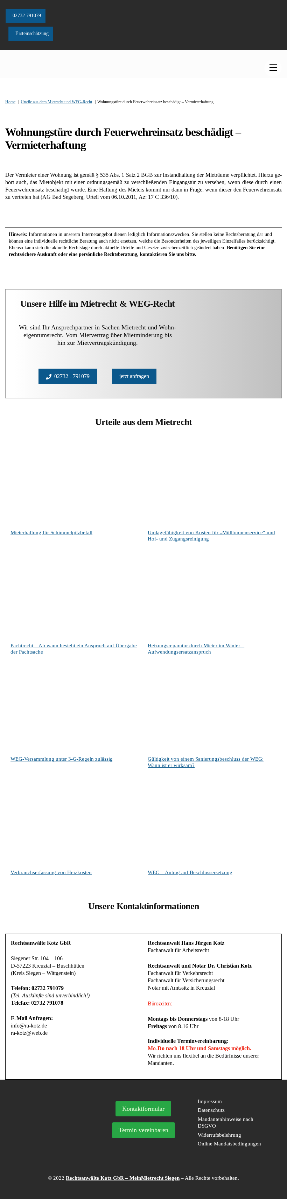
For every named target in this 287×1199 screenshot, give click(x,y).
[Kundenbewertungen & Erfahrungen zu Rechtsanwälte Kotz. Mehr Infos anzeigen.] (53, 1139)
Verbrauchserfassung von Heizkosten (51, 872)
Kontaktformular (143, 1108)
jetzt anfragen (134, 376)
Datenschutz (211, 1110)
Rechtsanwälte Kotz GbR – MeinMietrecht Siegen (123, 1178)
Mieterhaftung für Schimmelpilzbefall (51, 532)
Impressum (210, 1101)
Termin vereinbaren (143, 1130)
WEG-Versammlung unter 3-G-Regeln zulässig (61, 759)
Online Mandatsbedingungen (229, 1143)
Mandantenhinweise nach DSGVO (225, 1122)
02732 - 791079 (72, 376)
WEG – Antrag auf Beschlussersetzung (190, 872)
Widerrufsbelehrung (219, 1135)
